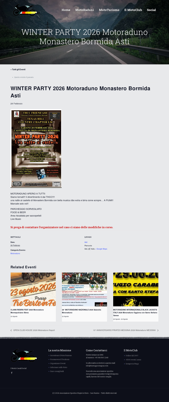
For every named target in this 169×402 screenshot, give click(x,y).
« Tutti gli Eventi (18, 69)
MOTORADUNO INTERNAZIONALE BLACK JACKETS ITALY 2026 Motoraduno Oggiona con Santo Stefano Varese (135, 312)
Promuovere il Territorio (59, 359)
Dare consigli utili (57, 371)
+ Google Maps (101, 249)
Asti (85, 242)
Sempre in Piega (132, 364)
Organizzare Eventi (57, 363)
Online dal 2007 (132, 356)
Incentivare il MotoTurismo (61, 355)
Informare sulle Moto (58, 367)
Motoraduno (15, 253)
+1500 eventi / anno (133, 360)
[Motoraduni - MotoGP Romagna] (26, 10)
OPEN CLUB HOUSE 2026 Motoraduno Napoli (34, 330)
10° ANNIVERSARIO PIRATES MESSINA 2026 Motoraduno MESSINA (124, 330)
